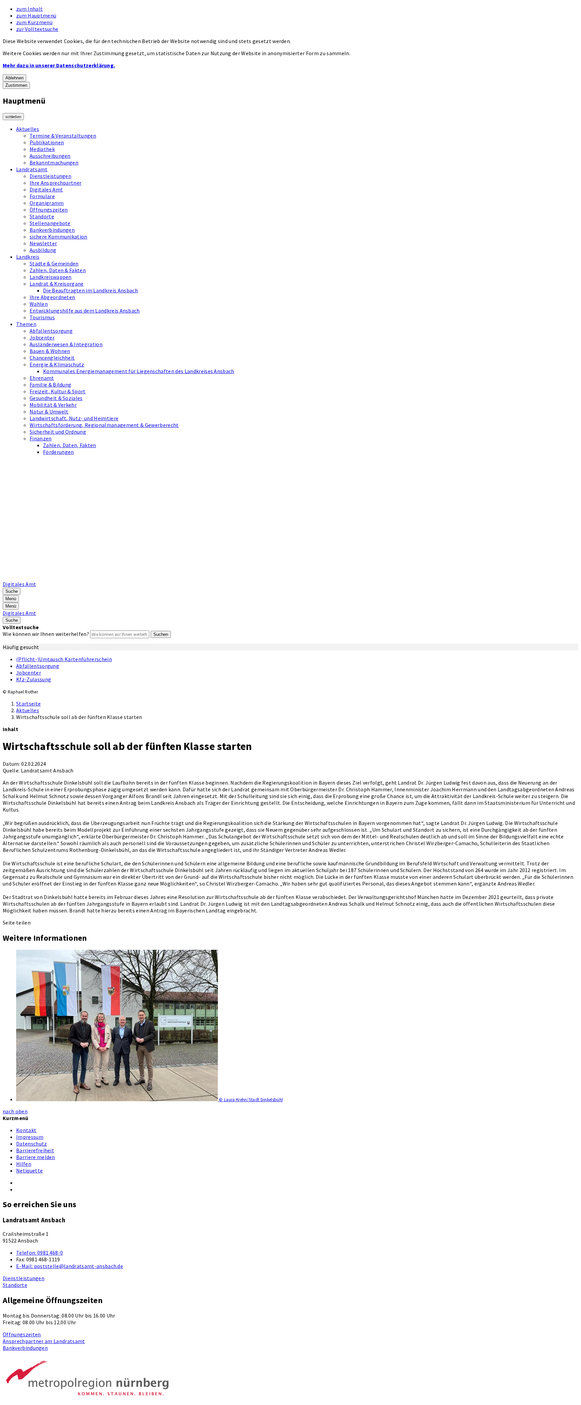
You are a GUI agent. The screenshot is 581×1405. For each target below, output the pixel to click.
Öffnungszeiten (49, 209)
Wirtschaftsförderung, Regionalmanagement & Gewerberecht (104, 425)
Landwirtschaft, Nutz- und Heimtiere (74, 418)
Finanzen (41, 438)
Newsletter (43, 243)
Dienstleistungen (50, 176)
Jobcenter (42, 337)
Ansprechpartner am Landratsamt (44, 1341)
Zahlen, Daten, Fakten (69, 445)
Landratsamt (32, 169)
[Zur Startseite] (173, 577)
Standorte (42, 216)
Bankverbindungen (52, 229)
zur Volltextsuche (37, 29)
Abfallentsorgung (51, 330)
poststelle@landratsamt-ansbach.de (69, 1266)
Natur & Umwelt (49, 411)
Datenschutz (31, 1143)
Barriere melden (35, 1157)
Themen (26, 324)
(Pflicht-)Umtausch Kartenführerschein (64, 659)
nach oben (15, 1111)
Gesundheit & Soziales (56, 398)
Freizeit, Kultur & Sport (58, 391)
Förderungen (58, 451)
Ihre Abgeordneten (52, 297)
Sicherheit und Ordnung (58, 431)
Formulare (42, 196)
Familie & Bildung (50, 384)
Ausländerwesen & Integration (66, 344)
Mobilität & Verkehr (53, 404)
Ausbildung (43, 250)
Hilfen (23, 1163)
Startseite (28, 703)
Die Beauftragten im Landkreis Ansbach (90, 290)
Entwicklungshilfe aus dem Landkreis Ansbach (85, 310)
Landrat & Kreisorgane (57, 283)
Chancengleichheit (52, 357)
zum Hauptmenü (36, 15)
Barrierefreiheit (35, 1150)
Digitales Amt (46, 189)
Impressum (29, 1136)
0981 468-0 (39, 1252)
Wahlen (39, 303)
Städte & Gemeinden (54, 263)
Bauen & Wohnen (50, 351)
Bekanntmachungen (54, 162)
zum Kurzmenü (34, 22)
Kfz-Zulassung (33, 679)
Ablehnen (14, 77)
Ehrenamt (42, 377)
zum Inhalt (29, 8)
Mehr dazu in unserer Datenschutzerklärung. (59, 65)
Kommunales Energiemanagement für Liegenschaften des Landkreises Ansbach (138, 371)
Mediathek (42, 149)
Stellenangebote (50, 223)
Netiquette (29, 1170)
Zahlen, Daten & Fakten (58, 270)
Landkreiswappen (51, 277)
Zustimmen (16, 85)
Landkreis (27, 256)
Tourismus (42, 317)
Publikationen (47, 142)
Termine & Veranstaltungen (63, 135)
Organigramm (47, 203)
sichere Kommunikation (58, 236)
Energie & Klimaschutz (57, 364)
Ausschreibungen (50, 155)
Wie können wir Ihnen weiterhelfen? (46, 634)
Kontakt (26, 1130)
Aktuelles (27, 128)
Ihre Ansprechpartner (55, 182)
